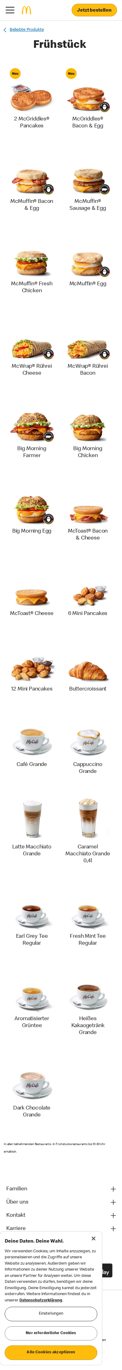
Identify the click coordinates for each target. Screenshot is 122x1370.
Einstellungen (51, 1314)
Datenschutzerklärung (40, 1301)
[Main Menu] (10, 10)
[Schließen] (93, 1238)
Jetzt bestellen (94, 10)
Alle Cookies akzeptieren (51, 1352)
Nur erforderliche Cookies (51, 1333)
